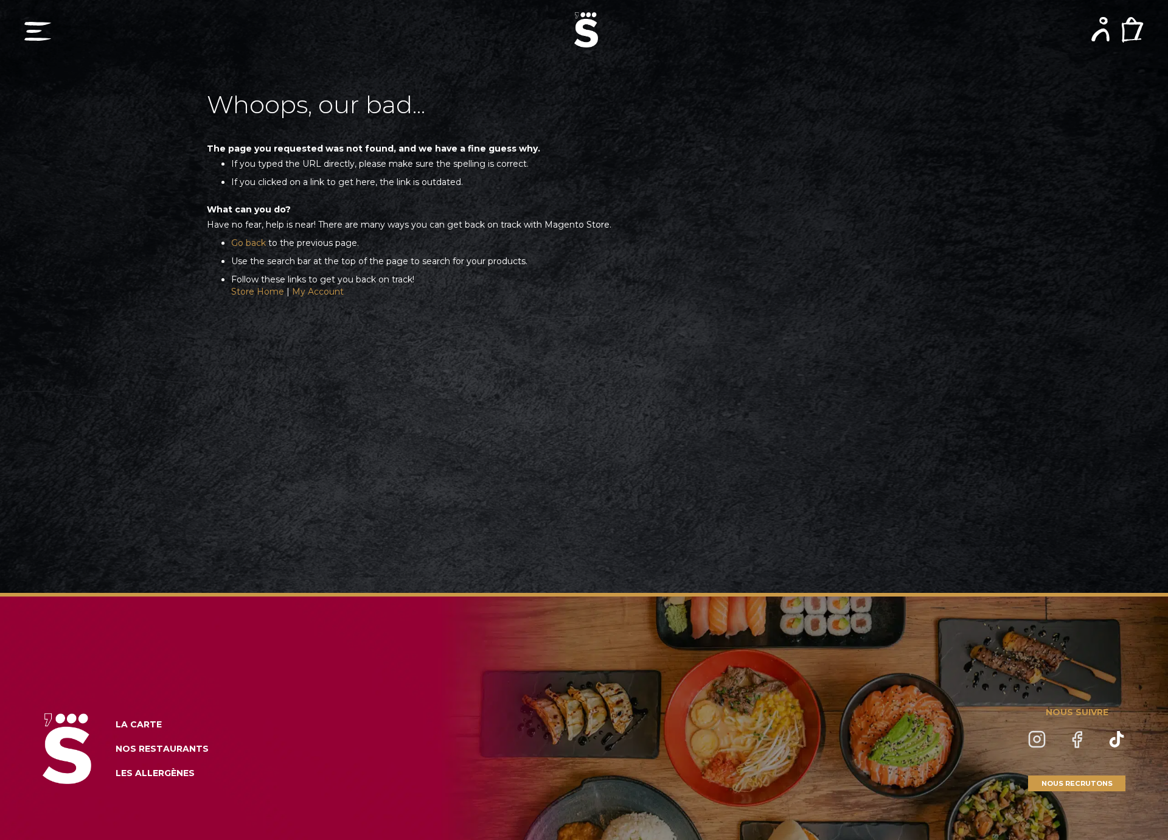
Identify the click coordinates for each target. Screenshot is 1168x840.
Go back (248, 242)
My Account (318, 291)
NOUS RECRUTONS (1077, 783)
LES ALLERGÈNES (155, 773)
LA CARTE (139, 724)
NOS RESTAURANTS (162, 748)
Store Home (257, 291)
